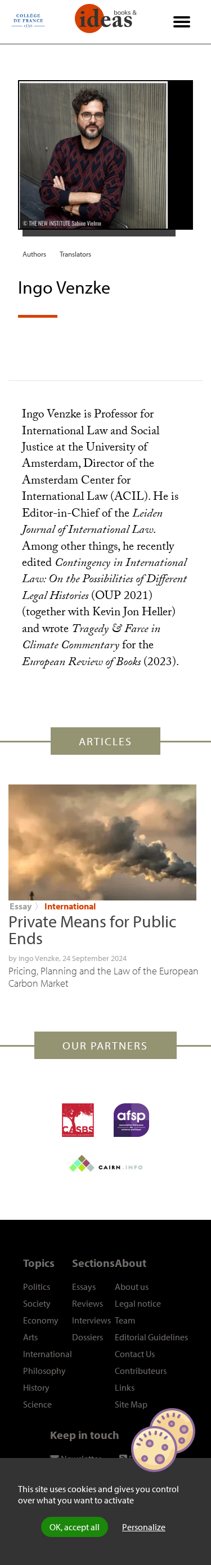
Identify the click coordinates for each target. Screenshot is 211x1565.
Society (37, 1303)
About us (132, 1286)
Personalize (143, 1527)
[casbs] (78, 1120)
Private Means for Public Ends (92, 930)
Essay (21, 906)
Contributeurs (141, 1370)
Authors (34, 253)
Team (125, 1320)
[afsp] (131, 1120)
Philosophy (44, 1370)
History (36, 1387)
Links (124, 1387)
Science (37, 1404)
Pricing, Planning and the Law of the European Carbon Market (103, 977)
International (70, 906)
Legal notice (138, 1303)
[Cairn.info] (105, 1163)
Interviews (91, 1320)
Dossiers (87, 1337)
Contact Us (135, 1353)
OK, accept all (75, 1527)
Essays (84, 1286)
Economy (41, 1320)
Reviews (87, 1303)
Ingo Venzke (39, 958)
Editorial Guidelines (151, 1337)
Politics (36, 1286)
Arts (30, 1337)
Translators (75, 253)
